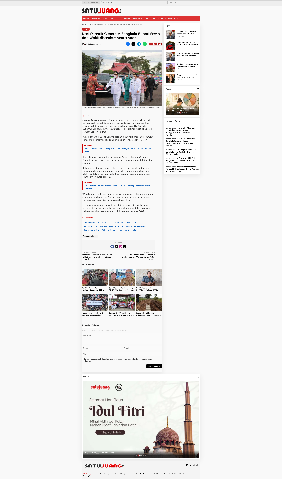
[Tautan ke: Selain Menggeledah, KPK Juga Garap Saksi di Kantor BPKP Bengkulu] (170, 56)
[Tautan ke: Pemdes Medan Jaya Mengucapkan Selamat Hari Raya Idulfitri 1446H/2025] (141, 419)
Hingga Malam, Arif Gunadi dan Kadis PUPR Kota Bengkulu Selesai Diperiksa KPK (188, 76)
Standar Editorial (185, 474)
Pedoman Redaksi (163, 474)
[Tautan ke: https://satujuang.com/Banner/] (198, 377)
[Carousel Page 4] (184, 112)
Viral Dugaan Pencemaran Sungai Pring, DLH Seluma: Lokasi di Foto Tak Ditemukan (115, 226)
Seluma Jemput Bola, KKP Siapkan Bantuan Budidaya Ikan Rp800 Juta (110, 230)
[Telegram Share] (139, 44)
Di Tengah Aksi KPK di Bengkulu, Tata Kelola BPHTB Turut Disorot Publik (181, 151)
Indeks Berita (114, 474)
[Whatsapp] (145, 44)
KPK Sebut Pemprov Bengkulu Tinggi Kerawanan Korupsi (187, 65)
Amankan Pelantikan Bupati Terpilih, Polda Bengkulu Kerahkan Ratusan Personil (97, 255)
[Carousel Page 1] (178, 112)
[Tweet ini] (133, 44)
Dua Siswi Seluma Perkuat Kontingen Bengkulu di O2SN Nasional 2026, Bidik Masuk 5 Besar (92, 289)
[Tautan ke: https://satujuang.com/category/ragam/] (198, 89)
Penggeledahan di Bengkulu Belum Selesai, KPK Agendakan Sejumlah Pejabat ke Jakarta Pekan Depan (188, 43)
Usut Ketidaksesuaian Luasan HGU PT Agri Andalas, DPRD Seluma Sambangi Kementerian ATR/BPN (148, 289)
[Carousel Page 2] (180, 112)
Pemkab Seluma (89, 236)
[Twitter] (116, 246)
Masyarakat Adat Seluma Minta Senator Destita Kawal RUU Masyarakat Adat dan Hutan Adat (94, 314)
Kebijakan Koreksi (127, 474)
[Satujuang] (101, 11)
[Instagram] (120, 246)
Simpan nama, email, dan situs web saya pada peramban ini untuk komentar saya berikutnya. (117, 360)
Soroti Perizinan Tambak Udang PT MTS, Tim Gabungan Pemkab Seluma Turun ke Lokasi (121, 289)
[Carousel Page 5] (186, 112)
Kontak (152, 474)
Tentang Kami (88, 476)
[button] (198, 3)
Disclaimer (104, 474)
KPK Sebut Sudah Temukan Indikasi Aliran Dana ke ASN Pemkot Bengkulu (186, 32)
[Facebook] (112, 246)
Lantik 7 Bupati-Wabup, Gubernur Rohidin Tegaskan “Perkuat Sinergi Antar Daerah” (138, 255)
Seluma (89, 24)
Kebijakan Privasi (142, 474)
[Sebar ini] (128, 44)
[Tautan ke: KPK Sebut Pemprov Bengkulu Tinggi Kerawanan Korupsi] (170, 67)
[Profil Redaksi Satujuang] (84, 44)
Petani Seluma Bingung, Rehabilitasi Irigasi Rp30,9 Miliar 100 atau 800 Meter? (148, 314)
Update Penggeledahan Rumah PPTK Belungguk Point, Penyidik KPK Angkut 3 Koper (182, 168)
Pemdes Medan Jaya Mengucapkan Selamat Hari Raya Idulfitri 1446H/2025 (113, 453)
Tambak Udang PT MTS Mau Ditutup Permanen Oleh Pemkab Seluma (110, 222)
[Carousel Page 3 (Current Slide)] (182, 113)
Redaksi (174, 474)
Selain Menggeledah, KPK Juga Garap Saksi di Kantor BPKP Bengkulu (188, 54)
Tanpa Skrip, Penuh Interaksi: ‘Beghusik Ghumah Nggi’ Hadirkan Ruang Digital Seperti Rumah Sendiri (182, 109)
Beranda (84, 24)
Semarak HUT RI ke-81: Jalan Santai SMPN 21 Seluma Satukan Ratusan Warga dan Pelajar (121, 314)
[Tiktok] (124, 246)
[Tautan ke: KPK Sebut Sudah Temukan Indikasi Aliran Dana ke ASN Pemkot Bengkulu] (170, 34)
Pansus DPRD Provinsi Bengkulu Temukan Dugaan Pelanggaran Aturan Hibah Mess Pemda (180, 131)
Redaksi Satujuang (95, 44)
